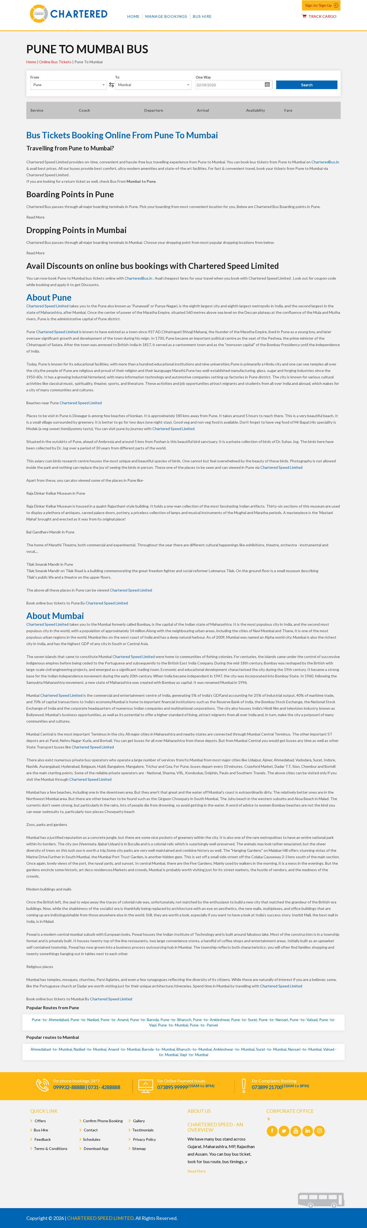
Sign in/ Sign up (318, 5)
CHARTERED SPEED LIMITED (100, 1218)
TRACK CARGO (322, 16)
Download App (96, 1148)
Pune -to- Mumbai (173, 1025)
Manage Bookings (166, 16)
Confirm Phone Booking (103, 1120)
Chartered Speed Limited (47, 306)
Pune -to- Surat (244, 1019)
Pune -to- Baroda (144, 1019)
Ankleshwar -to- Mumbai (233, 1049)
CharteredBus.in (325, 162)
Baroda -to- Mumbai (158, 1049)
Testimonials (143, 1130)
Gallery (138, 1120)
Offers (40, 1120)
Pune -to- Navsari (273, 1019)
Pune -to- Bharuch (175, 1019)
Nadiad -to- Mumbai (90, 1049)
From (34, 77)
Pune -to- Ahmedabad (50, 1019)
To (117, 77)
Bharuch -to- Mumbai (194, 1049)
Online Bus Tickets (55, 61)
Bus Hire (202, 16)
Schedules (91, 1139)
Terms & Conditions (50, 1148)
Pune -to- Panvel (204, 1025)
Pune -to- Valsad (304, 1019)
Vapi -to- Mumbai (194, 1054)
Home (133, 16)
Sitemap (139, 1148)
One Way (203, 77)
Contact (90, 1130)
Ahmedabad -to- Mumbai (51, 1049)
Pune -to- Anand (114, 1019)
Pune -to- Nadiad (84, 1019)
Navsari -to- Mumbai (305, 1049)
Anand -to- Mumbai (124, 1049)
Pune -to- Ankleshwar (211, 1019)
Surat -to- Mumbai (271, 1049)
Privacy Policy (144, 1139)
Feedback (42, 1139)
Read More (197, 1171)
